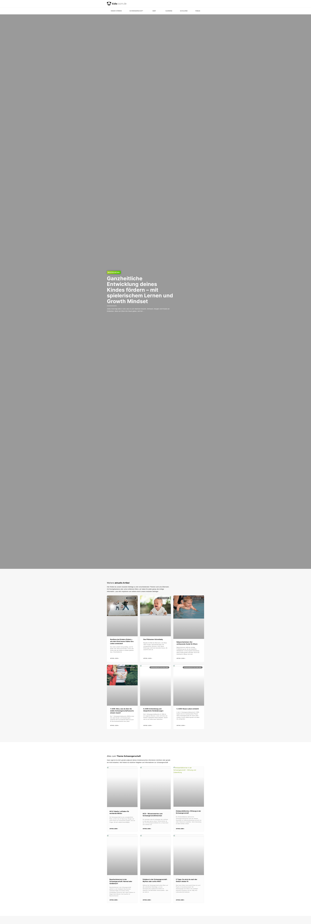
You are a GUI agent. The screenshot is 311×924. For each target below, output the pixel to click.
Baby (154, 11)
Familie (197, 11)
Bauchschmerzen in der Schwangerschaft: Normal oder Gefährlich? (120, 881)
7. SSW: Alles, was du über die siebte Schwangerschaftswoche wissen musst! (122, 711)
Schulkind (184, 11)
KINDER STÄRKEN (116, 11)
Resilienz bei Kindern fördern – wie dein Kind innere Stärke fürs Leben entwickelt (122, 641)
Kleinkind (169, 11)
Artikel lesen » (114, 658)
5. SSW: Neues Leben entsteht (188, 709)
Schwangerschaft (136, 11)
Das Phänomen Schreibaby (153, 639)
